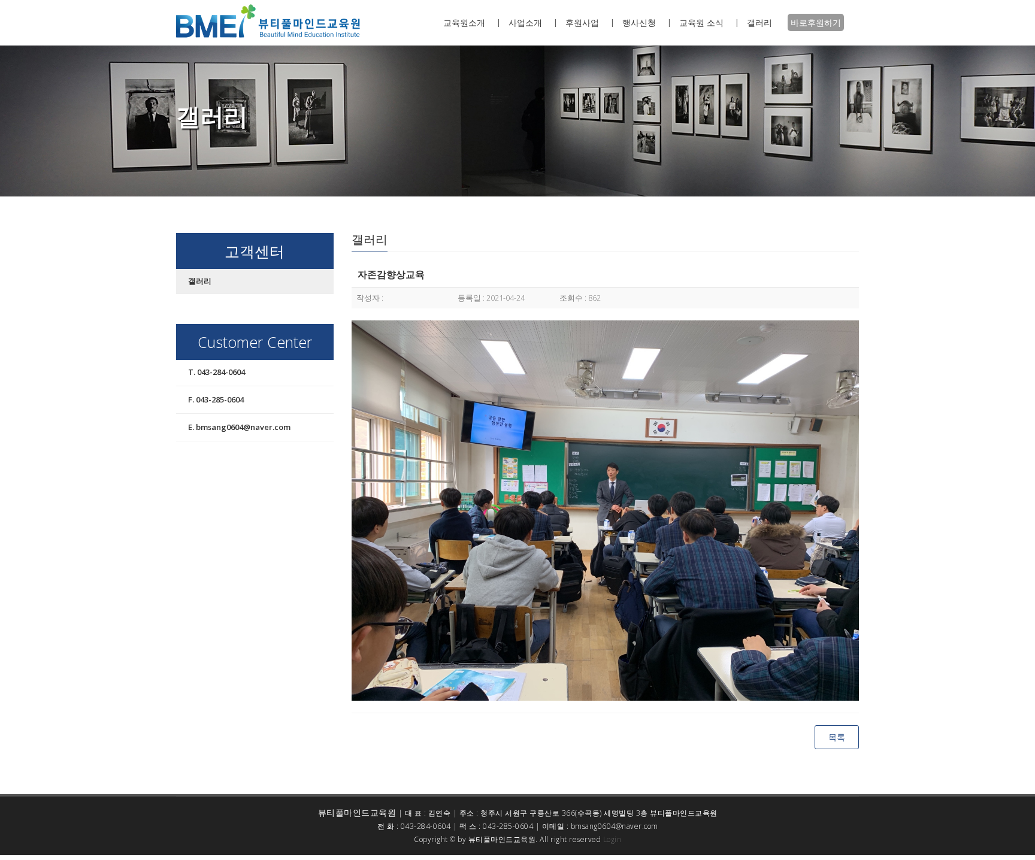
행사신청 (639, 22)
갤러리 (759, 22)
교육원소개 (464, 22)
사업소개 (525, 22)
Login (612, 839)
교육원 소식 (701, 22)
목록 (836, 737)
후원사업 (582, 22)
